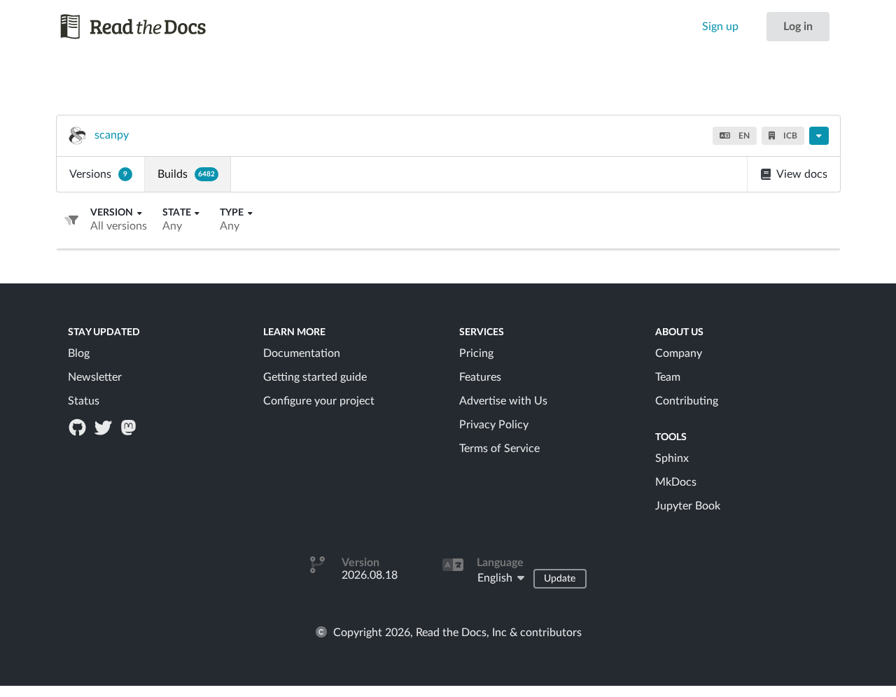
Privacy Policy (493, 424)
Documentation (301, 353)
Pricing (476, 353)
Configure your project (318, 401)
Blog (79, 353)
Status (83, 401)
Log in (798, 26)
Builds (186, 174)
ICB (789, 136)
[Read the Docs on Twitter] (104, 426)
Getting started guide (315, 377)
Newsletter (95, 377)
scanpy (111, 135)
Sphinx (672, 458)
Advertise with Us (503, 401)
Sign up (720, 26)
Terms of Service (499, 448)
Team (667, 377)
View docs (801, 174)
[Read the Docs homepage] (146, 26)
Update (559, 579)
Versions (98, 174)
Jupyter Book (687, 506)
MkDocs (675, 482)
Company (678, 353)
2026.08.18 (370, 575)
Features (480, 377)
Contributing (686, 401)
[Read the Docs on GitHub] (79, 426)
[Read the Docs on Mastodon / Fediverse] (129, 426)
